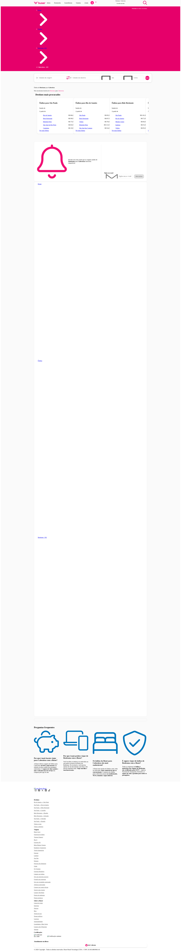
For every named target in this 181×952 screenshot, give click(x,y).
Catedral (36, 855)
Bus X (35, 840)
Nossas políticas (38, 916)
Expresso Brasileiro (39, 871)
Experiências (68, 2)
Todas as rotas (37, 824)
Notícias (36, 908)
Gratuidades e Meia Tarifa (41, 924)
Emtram (36, 853)
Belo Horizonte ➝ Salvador (41, 816)
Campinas (46, 128)
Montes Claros (119, 122)
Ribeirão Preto (47, 122)
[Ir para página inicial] (39, 3)
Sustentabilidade (38, 921)
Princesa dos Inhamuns (40, 863)
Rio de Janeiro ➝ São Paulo (41, 802)
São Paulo (82, 115)
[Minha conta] (92, 3)
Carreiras (36, 919)
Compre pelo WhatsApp (40, 927)
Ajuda (86, 3)
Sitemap (36, 929)
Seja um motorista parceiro (41, 877)
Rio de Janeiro (47, 115)
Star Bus (36, 858)
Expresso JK (37, 842)
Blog (35, 911)
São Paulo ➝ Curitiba (40, 810)
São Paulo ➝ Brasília (39, 821)
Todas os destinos (38, 826)
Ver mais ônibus (44, 130)
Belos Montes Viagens (40, 845)
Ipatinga (117, 125)
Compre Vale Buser (39, 892)
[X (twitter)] (42, 791)
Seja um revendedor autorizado (42, 882)
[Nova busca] (145, 3)
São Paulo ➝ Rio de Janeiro (41, 805)
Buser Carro (37, 832)
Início (48, 3)
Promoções (57, 3)
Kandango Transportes (40, 848)
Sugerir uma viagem (39, 890)
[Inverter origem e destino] (68, 77)
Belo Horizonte (47, 118)
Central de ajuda (38, 903)
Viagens (78, 3)
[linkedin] (46, 791)
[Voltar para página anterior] (96, 3)
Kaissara (36, 861)
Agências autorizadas (39, 884)
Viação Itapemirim (39, 850)
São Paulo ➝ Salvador (40, 818)
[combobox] (52, 78)
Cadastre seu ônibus (39, 874)
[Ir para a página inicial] (40, 788)
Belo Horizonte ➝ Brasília (41, 813)
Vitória (81, 122)
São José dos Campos (85, 128)
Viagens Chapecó (38, 837)
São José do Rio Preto (49, 125)
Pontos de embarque (39, 895)
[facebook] (39, 791)
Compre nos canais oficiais (41, 887)
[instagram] (35, 791)
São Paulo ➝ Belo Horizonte (41, 807)
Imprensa (36, 905)
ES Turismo (37, 869)
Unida (35, 866)
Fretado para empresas (40, 879)
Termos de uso (38, 913)
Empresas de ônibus (39, 834)
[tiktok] (49, 791)
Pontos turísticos (38, 898)
